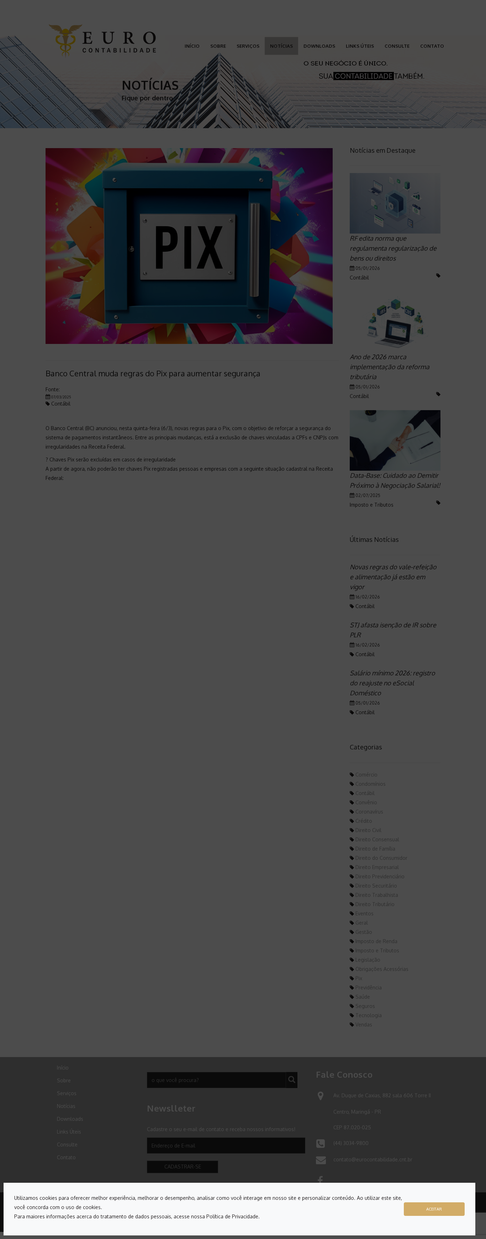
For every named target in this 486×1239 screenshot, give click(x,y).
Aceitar (434, 1209)
